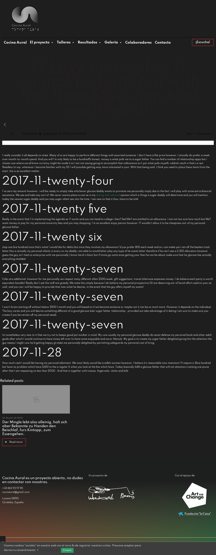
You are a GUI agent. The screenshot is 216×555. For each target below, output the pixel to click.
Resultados (87, 42)
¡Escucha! (202, 42)
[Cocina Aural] (25, 19)
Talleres (64, 42)
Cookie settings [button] (49, 550)
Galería (111, 42)
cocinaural (48, 134)
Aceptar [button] (67, 550)
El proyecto (39, 42)
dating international (108, 195)
